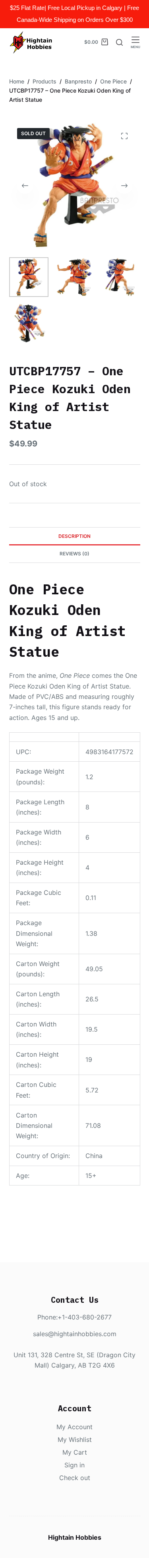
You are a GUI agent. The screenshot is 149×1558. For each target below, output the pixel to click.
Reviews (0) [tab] (74, 554)
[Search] (119, 42)
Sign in (74, 1465)
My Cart (74, 1452)
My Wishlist (75, 1440)
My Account (74, 1427)
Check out (74, 1478)
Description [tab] (74, 536)
